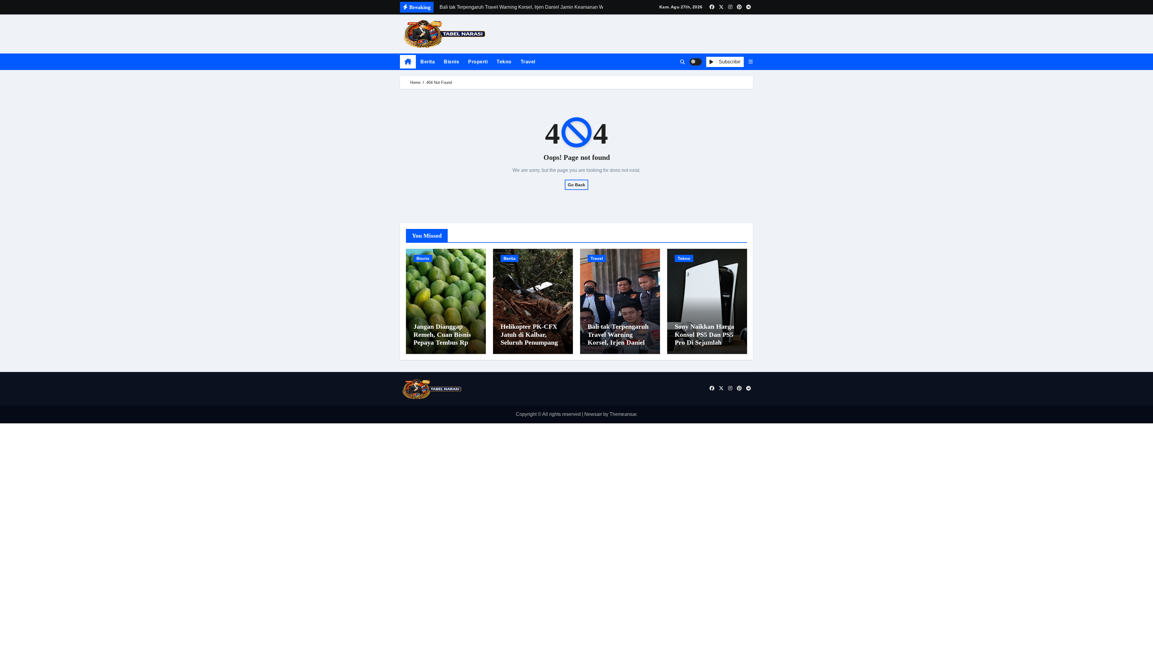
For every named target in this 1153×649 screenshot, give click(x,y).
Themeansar (623, 414)
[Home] (408, 62)
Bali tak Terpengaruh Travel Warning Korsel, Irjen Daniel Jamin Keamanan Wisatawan (618, 342)
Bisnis (451, 61)
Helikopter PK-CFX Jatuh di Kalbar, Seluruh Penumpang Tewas (529, 338)
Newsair (593, 414)
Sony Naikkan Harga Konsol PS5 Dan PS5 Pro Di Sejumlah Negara (704, 338)
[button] (750, 62)
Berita (427, 61)
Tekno (504, 61)
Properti (478, 61)
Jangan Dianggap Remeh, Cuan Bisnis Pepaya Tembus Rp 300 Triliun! (442, 338)
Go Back (576, 184)
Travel (528, 61)
